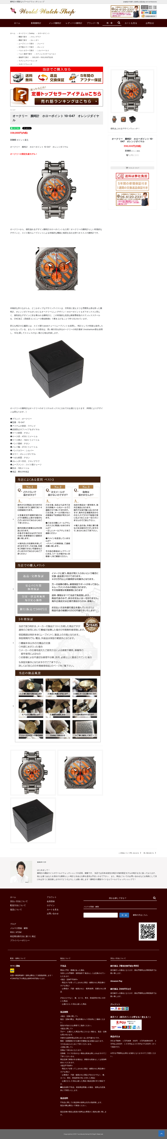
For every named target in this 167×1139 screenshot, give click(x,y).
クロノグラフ (35, 37)
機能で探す (23, 37)
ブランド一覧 (93, 23)
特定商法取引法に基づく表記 (23, 936)
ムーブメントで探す (26, 43)
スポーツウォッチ (25, 64)
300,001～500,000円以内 (42, 57)
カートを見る (131, 23)
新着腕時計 (36, 23)
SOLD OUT (133, 168)
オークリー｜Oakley (26, 33)
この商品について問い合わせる (128, 853)
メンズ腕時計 (55, 23)
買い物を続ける (149, 853)
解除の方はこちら (140, 915)
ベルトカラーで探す (26, 50)
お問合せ (150, 23)
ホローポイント (44, 33)
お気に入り (133, 155)
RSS (12, 932)
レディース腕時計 (74, 23)
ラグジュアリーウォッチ (28, 61)
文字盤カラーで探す (26, 47)
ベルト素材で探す (25, 54)
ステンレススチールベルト (46, 54)
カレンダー (34, 40)
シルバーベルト (43, 50)
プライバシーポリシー (20, 940)
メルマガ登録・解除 (19, 928)
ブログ (13, 924)
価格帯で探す (24, 57)
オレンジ (40, 47)
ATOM (18, 932)
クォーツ (40, 43)
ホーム (17, 23)
